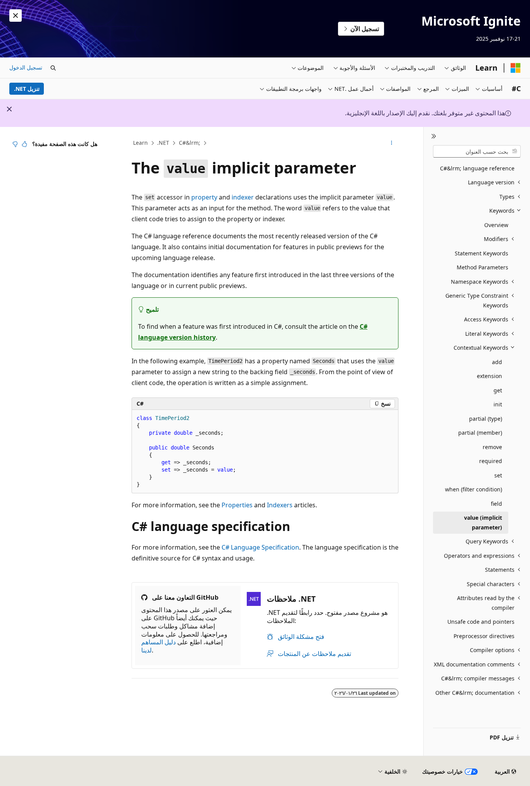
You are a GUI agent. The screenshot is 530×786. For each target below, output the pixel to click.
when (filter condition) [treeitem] (473, 489)
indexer (243, 197)
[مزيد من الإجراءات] (391, 143)
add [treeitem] (497, 362)
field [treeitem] (496, 503)
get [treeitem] (498, 390)
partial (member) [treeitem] (480, 432)
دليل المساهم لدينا (158, 646)
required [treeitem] (490, 461)
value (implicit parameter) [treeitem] (483, 522)
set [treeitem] (498, 475)
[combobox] (477, 151)
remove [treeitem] (492, 447)
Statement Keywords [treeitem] (481, 253)
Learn (140, 142)
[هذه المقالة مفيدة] (24, 144)
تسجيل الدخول (25, 67)
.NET (163, 142)
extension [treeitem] (489, 376)
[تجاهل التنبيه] (15, 15)
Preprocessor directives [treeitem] (484, 636)
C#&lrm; (189, 142)
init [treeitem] (498, 404)
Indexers (280, 505)
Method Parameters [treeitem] (482, 267)
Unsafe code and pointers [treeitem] (480, 621)
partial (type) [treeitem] (485, 418)
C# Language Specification (260, 547)
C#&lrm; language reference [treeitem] (477, 168)
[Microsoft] (516, 68)
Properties (237, 505)
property (204, 197)
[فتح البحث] (53, 68)
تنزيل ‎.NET (27, 88)
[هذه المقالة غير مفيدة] (15, 144)
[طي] (433, 136)
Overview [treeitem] (496, 225)
